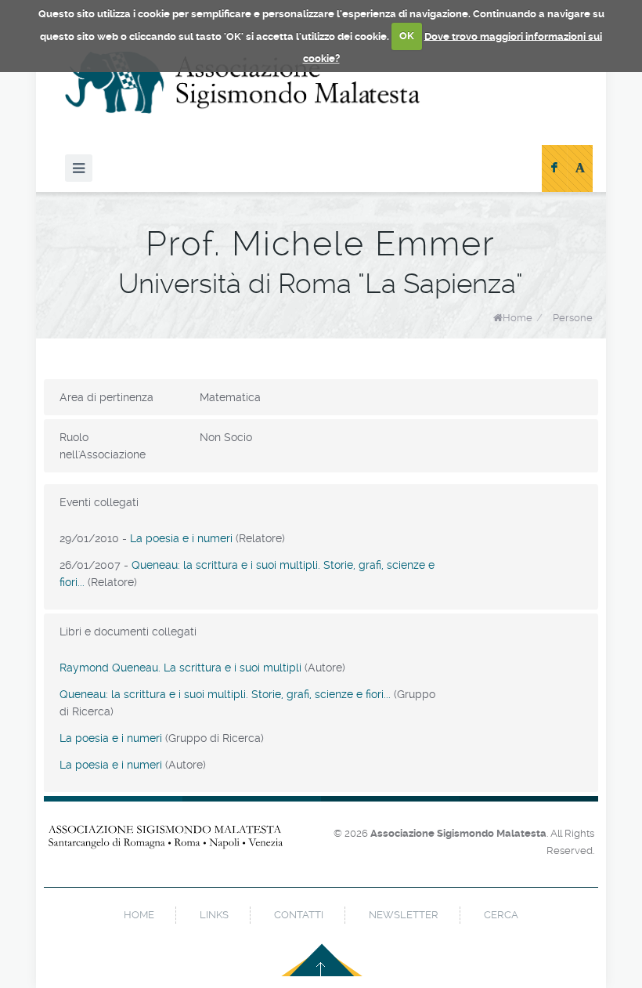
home (139, 915)
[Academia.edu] (580, 168)
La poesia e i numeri (181, 538)
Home (517, 318)
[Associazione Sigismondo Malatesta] (242, 82)
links (214, 915)
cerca (501, 915)
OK (406, 36)
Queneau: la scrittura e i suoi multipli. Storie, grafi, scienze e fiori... (225, 694)
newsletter (403, 915)
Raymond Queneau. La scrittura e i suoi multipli (180, 667)
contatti (298, 915)
